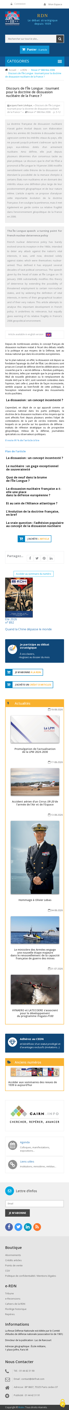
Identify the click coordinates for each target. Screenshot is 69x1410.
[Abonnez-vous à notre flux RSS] (37, 1227)
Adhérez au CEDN (32, 1039)
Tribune (9, 1293)
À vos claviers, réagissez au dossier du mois (34, 655)
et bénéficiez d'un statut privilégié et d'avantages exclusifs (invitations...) (40, 1045)
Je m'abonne (17, 1213)
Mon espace (55, 4)
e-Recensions (12, 1298)
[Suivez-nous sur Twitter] (18, 1227)
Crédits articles (13, 1260)
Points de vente (14, 1265)
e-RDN (23, 70)
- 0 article (37, 49)
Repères (10, 1314)
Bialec (21, 1407)
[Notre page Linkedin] (28, 1227)
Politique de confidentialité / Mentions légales (30, 1275)
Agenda (25, 1142)
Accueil (12, 70)
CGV (7, 1270)
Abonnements (13, 1255)
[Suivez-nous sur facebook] (9, 1227)
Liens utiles (27, 1161)
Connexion (20, 3)
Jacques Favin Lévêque (20, 105)
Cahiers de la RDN (15, 1303)
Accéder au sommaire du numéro (33, 573)
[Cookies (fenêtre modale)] (62, 1403)
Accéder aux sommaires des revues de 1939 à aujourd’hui (32, 1083)
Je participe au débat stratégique (34, 646)
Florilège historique (15, 1309)
